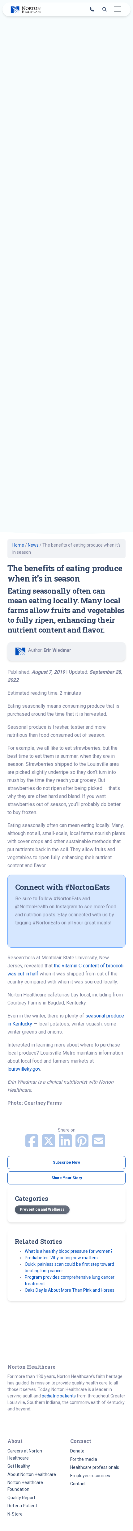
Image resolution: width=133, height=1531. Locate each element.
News (33, 545)
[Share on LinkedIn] (66, 1145)
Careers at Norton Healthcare (24, 1454)
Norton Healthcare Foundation (25, 1486)
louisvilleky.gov (23, 1069)
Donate (77, 1450)
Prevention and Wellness (42, 1209)
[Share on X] (49, 1145)
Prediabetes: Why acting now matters (61, 1257)
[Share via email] (98, 1145)
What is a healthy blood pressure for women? (69, 1251)
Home (18, 545)
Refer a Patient (22, 1505)
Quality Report (21, 1497)
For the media (83, 1459)
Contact (78, 1483)
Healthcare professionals (94, 1467)
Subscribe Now (66, 1162)
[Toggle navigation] (117, 9)
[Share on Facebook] (32, 1145)
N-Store (15, 1514)
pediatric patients (59, 1395)
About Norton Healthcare (31, 1474)
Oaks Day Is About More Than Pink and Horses (69, 1290)
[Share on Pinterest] (82, 1145)
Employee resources (90, 1475)
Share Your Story (66, 1178)
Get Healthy (18, 1466)
